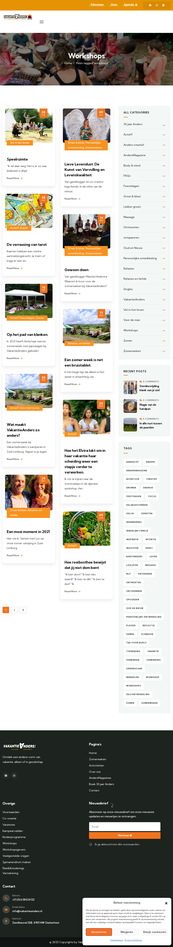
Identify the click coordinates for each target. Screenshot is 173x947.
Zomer (24, 228)
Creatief (151, 479)
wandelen (132, 677)
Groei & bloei (76, 142)
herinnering (134, 522)
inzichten (132, 548)
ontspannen (131, 237)
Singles (128, 289)
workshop (152, 677)
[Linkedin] (163, 5)
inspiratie (132, 539)
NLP (128, 574)
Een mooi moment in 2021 (28, 531)
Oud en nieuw (134, 608)
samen (130, 634)
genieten (147, 513)
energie (148, 488)
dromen (131, 488)
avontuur (132, 479)
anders (150, 462)
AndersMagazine (134, 155)
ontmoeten (133, 582)
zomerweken (149, 703)
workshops (133, 686)
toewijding (133, 651)
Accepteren (98, 932)
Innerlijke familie (137, 531)
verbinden (132, 660)
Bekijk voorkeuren (154, 932)
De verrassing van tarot (27, 244)
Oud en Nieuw (132, 248)
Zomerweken (93, 147)
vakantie (153, 651)
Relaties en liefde (79, 343)
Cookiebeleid (116, 940)
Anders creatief (133, 144)
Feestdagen (27, 318)
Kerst (149, 548)
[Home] (18, 17)
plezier (130, 625)
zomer (130, 703)
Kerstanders (134, 556)
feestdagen (133, 496)
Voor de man (131, 320)
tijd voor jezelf (136, 643)
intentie (151, 539)
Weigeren (126, 932)
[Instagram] (157, 5)
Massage (129, 217)
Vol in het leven (20, 142)
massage (150, 565)
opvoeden (132, 599)
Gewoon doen (77, 269)
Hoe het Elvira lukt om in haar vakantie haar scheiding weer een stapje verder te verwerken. (85, 461)
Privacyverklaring (133, 940)
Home (68, 63)
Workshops (130, 330)
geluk (130, 513)
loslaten (132, 565)
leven (153, 556)
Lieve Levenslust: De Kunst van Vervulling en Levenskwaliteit (85, 169)
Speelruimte (17, 159)
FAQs (126, 175)
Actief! (14, 228)
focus (152, 496)
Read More (13, 178)
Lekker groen (132, 206)
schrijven (147, 634)
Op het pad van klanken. (27, 334)
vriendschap (134, 668)
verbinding (153, 660)
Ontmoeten (131, 227)
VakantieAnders (134, 299)
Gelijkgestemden (137, 505)
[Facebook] (150, 5)
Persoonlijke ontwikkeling (140, 258)
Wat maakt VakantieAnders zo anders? (23, 430)
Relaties (128, 268)
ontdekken (145, 574)
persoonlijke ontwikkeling (144, 617)
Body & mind (131, 165)
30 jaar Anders (132, 124)
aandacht (132, 462)
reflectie (149, 625)
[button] (166, 903)
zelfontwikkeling (138, 694)
